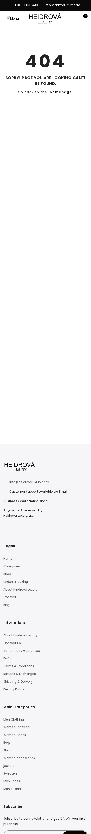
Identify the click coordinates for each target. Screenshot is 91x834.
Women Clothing (16, 727)
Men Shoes (11, 781)
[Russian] (29, 524)
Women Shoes (14, 735)
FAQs (7, 658)
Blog (6, 605)
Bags (7, 742)
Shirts (7, 750)
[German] (17, 524)
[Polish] (23, 524)
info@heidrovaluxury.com (29, 482)
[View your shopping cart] (82, 18)
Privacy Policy (13, 689)
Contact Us (12, 643)
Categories (11, 566)
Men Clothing (13, 719)
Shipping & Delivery (18, 681)
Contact (9, 597)
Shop (7, 574)
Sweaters (10, 773)
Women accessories (19, 758)
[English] (11, 524)
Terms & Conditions (18, 666)
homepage (61, 92)
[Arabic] (6, 524)
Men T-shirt (12, 789)
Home (8, 558)
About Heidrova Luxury (20, 589)
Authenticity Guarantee (21, 650)
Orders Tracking (15, 582)
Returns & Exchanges (19, 674)
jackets (8, 765)
